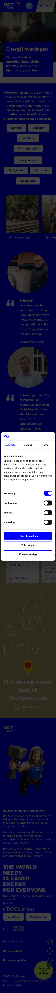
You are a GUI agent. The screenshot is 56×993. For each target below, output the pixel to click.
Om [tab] (46, 444)
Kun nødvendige (28, 554)
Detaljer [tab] (28, 444)
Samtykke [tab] (10, 444)
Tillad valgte (28, 545)
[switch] (48, 503)
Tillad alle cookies (28, 536)
